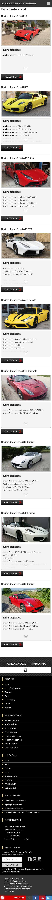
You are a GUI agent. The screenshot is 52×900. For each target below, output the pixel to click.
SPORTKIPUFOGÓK (12, 720)
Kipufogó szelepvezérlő (13, 804)
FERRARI (8, 768)
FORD (7, 772)
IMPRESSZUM (9, 891)
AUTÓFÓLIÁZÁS (11, 724)
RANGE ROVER (10, 784)
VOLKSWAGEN (10, 788)
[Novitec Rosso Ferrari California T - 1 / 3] (26, 459)
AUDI (7, 760)
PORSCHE (8, 780)
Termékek (8, 692)
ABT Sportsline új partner (14, 808)
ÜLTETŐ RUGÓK (11, 732)
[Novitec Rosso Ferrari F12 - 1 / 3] (26, 33)
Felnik (7, 696)
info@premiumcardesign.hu (20, 839)
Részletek (11, 76)
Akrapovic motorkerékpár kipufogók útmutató (22, 812)
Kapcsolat (8, 707)
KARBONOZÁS (10, 728)
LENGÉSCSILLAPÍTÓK (13, 736)
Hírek (7, 684)
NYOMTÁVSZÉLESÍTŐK (13, 740)
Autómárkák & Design (13, 688)
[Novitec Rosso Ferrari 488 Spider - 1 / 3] (26, 175)
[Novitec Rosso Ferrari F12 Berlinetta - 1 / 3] (26, 388)
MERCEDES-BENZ (11, 776)
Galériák (8, 704)
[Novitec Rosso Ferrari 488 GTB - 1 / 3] (26, 246)
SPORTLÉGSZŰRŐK (12, 744)
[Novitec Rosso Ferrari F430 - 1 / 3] (26, 104)
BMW (7, 764)
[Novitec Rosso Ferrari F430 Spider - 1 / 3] (26, 529)
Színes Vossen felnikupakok (15, 801)
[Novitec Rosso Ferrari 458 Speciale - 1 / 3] (26, 317)
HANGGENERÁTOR (12, 748)
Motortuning (10, 700)
